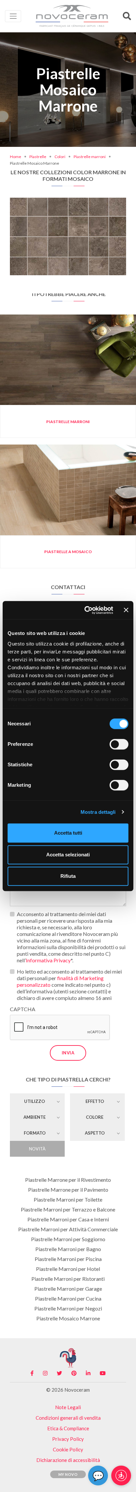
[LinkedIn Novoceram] (88, 1373)
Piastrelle (37, 156)
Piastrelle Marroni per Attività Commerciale (68, 1229)
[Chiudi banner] (126, 610)
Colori (59, 156)
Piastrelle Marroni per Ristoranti (68, 1279)
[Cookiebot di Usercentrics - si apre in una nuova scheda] (85, 610)
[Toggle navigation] (13, 16)
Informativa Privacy (48, 960)
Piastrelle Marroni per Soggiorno (68, 1239)
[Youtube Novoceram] (102, 1373)
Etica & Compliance (68, 1428)
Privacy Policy (68, 1439)
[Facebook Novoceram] (32, 1373)
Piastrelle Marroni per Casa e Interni (68, 1219)
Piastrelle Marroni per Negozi (68, 1308)
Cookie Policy (68, 1449)
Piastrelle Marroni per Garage (68, 1288)
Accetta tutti (68, 833)
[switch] (119, 744)
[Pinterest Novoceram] (74, 1373)
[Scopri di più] (68, 206)
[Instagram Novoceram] (45, 1373)
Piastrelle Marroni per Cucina (68, 1298)
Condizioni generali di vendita (68, 1418)
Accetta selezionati (68, 854)
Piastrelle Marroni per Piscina (68, 1259)
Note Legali (68, 1407)
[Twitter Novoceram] (59, 1373)
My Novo (68, 1474)
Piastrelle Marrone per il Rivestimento (68, 1180)
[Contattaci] (90, 206)
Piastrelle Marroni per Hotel (68, 1269)
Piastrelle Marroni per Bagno (68, 1249)
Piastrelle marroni (90, 156)
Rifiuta (68, 876)
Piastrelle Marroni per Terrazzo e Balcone (68, 1209)
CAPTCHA (22, 1009)
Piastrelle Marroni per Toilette (68, 1199)
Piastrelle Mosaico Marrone (68, 1318)
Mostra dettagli (98, 812)
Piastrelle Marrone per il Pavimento (68, 1189)
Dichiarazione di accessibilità (68, 1460)
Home (15, 156)
